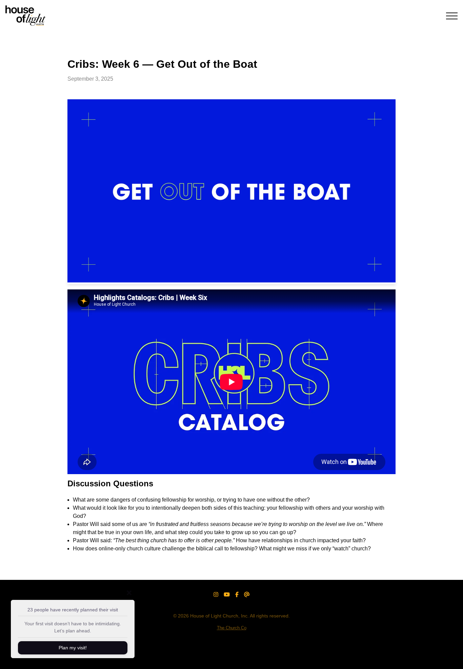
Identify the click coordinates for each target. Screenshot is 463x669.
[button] (452, 16)
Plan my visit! (73, 647)
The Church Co (231, 627)
